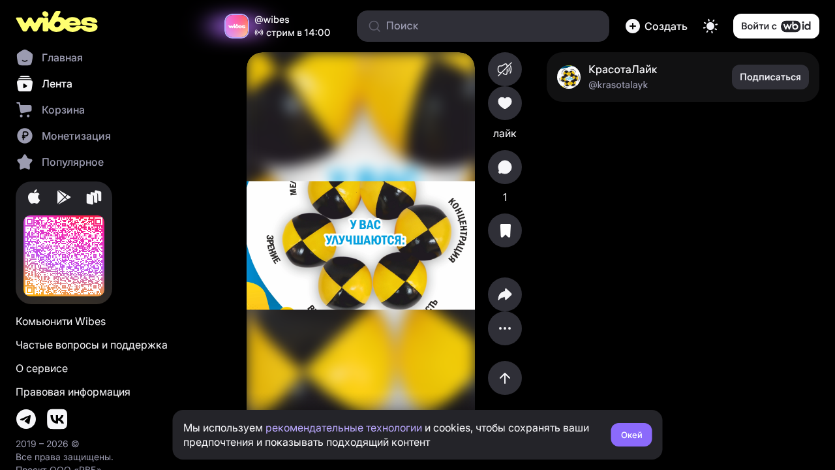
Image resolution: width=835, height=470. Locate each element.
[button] (656, 26)
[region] (361, 245)
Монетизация (76, 135)
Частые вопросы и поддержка (92, 344)
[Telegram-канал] (26, 419)
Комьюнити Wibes (61, 321)
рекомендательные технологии (344, 427)
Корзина (63, 109)
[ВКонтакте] (57, 419)
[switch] (710, 26)
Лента (57, 83)
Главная (62, 57)
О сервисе (42, 368)
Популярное (73, 161)
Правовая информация (73, 391)
